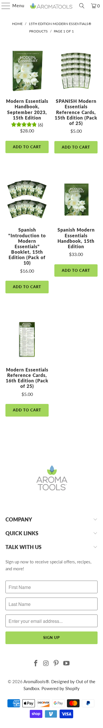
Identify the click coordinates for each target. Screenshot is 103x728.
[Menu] (3, 5)
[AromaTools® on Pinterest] (56, 663)
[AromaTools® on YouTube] (66, 663)
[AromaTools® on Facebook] (36, 663)
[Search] (81, 5)
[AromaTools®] (51, 5)
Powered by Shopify (60, 688)
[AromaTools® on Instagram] (46, 663)
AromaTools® (36, 681)
